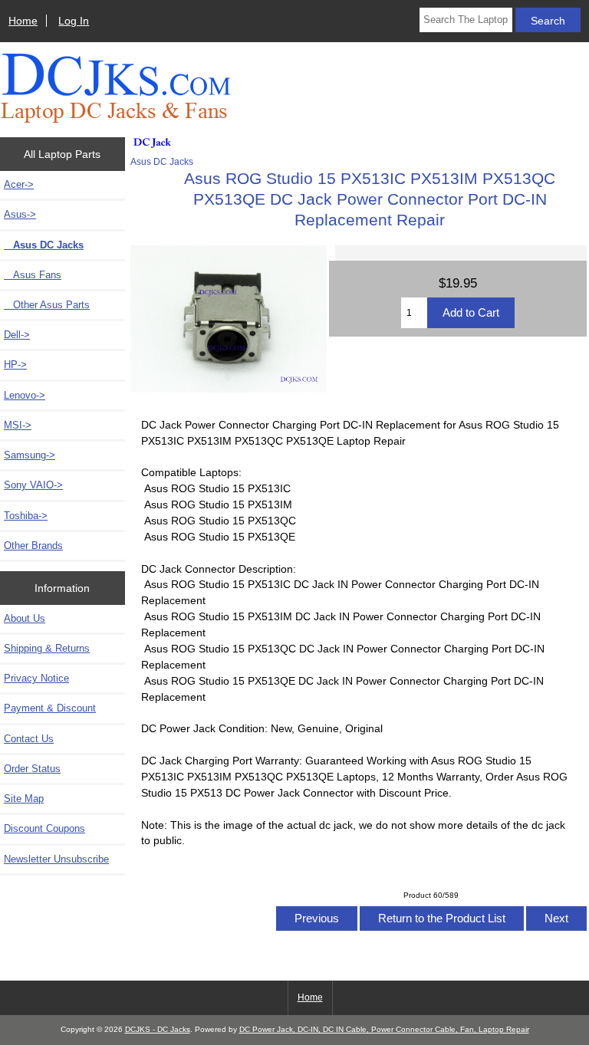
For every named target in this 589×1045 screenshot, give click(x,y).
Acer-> (19, 184)
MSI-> (17, 425)
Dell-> (17, 334)
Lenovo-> (24, 395)
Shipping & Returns (47, 648)
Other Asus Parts (47, 305)
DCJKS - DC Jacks (157, 1029)
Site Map (24, 798)
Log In (73, 21)
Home (23, 21)
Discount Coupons (44, 828)
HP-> (15, 364)
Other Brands (33, 545)
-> (20, 214)
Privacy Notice (36, 678)
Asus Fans (32, 275)
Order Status (32, 768)
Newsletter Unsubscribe (56, 859)
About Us (24, 618)
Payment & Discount (50, 708)
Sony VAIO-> (33, 485)
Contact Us (29, 738)
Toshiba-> (26, 515)
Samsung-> (29, 455)
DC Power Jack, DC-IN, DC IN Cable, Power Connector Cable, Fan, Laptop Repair (384, 1029)
